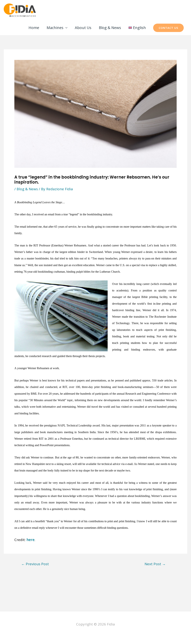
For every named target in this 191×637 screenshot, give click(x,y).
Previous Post (35, 564)
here (30, 539)
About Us (83, 27)
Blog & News (110, 27)
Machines (55, 27)
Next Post (155, 564)
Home (34, 27)
